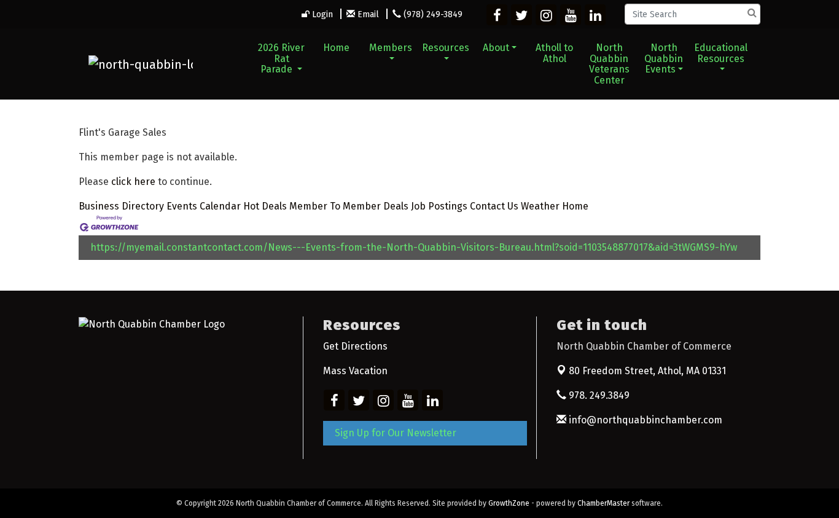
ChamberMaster (603, 503)
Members (390, 47)
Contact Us (494, 206)
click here (133, 181)
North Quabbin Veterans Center (609, 64)
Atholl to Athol (554, 53)
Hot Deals (265, 206)
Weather (540, 206)
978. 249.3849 (598, 395)
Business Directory (121, 206)
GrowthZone (508, 503)
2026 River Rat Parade (281, 58)
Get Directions (355, 346)
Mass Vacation (355, 371)
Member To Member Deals (348, 206)
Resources (445, 47)
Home (336, 47)
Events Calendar (203, 206)
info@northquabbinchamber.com (644, 420)
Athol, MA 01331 (647, 371)
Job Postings (439, 206)
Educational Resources (720, 53)
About (496, 47)
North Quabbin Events (663, 58)
